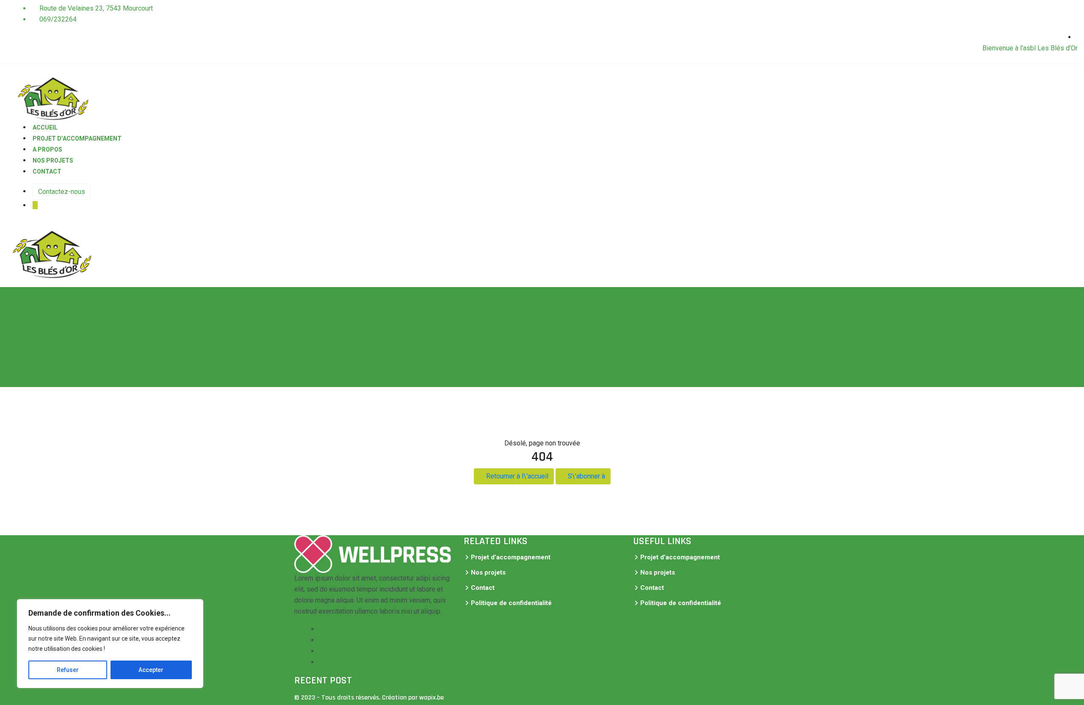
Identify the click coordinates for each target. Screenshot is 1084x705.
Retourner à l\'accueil (516, 476)
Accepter (150, 669)
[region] (110, 643)
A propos (47, 149)
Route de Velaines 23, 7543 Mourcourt (95, 8)
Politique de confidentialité (511, 603)
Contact (47, 171)
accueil (45, 127)
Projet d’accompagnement (77, 138)
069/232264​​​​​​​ (57, 19)
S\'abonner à (585, 476)
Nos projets (53, 160)
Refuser (68, 669)
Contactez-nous (61, 192)
